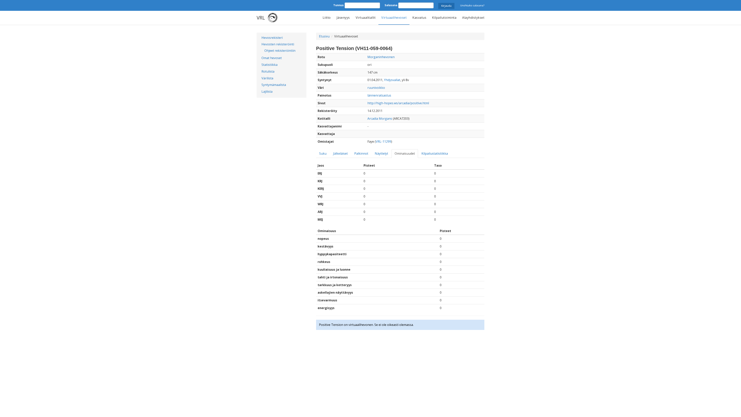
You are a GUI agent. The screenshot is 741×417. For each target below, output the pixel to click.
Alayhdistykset (473, 17)
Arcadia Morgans (379, 118)
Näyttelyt (381, 153)
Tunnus (338, 5)
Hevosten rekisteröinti (277, 44)
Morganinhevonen (381, 57)
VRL (261, 17)
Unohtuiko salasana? (472, 5)
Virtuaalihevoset (394, 17)
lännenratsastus (379, 95)
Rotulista (267, 71)
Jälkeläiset (340, 153)
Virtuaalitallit (366, 17)
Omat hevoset (271, 58)
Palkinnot (361, 153)
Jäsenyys (343, 17)
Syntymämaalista (273, 85)
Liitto (327, 17)
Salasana (391, 5)
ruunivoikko (376, 88)
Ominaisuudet (405, 153)
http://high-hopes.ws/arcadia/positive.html (398, 103)
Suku (323, 153)
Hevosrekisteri (272, 38)
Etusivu (324, 36)
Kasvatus (419, 17)
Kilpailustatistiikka (434, 153)
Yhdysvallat (392, 80)
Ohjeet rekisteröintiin (279, 50)
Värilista (267, 78)
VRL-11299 (383, 141)
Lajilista (266, 91)
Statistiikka (269, 65)
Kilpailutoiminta (444, 17)
